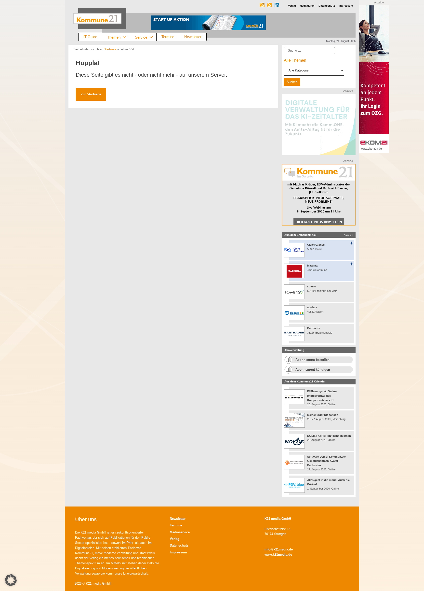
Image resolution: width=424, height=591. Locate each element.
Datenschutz (179, 545)
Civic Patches (316, 244)
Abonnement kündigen (312, 369)
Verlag (174, 539)
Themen (113, 37)
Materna (312, 265)
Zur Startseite (91, 94)
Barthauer (313, 328)
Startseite (110, 49)
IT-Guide (90, 37)
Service (141, 37)
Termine (167, 37)
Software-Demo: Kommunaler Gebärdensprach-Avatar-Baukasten (326, 461)
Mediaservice (180, 532)
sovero (311, 286)
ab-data (312, 307)
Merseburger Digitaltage (322, 414)
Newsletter (192, 37)
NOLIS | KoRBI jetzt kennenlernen (329, 435)
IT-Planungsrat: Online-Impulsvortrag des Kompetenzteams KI (322, 395)
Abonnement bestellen (312, 360)
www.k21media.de (278, 554)
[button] (11, 580)
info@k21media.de (279, 549)
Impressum (178, 552)
